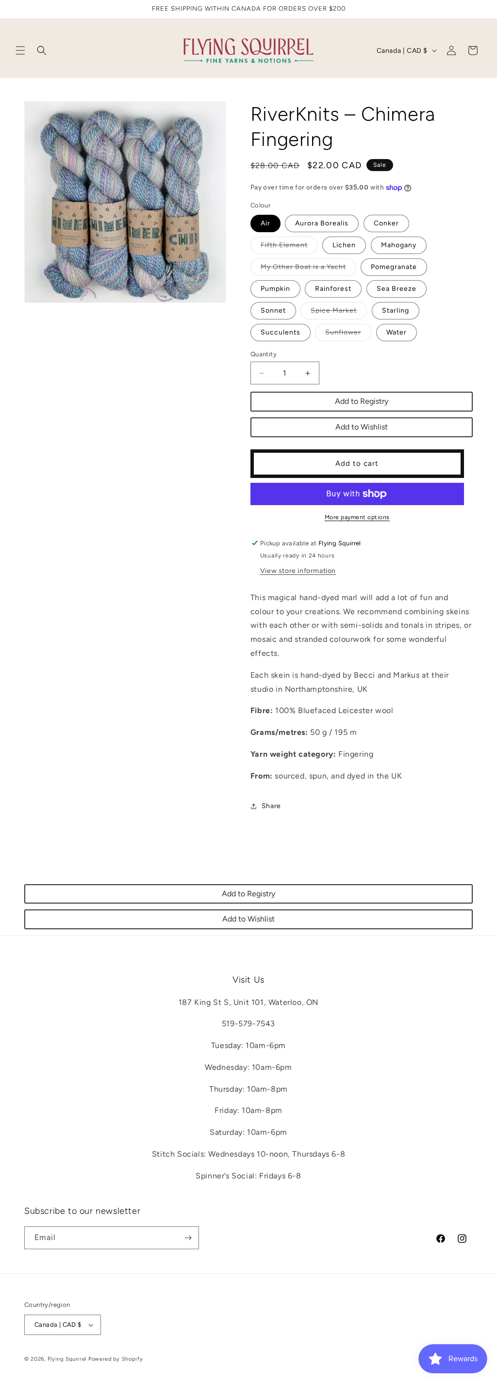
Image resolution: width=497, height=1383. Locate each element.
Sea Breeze (396, 289)
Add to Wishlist (361, 426)
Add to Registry (361, 401)
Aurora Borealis (321, 223)
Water (396, 332)
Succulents (280, 332)
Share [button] (271, 806)
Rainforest (333, 289)
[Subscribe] (188, 1237)
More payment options (357, 517)
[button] (20, 50)
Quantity (263, 354)
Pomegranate (394, 267)
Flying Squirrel (67, 1359)
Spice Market (339, 312)
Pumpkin (275, 289)
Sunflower (348, 334)
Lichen (344, 245)
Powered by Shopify (115, 1359)
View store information (298, 571)
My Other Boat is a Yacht (308, 269)
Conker (386, 223)
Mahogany (398, 245)
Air (265, 223)
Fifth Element (289, 247)
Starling (395, 310)
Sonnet (273, 310)
